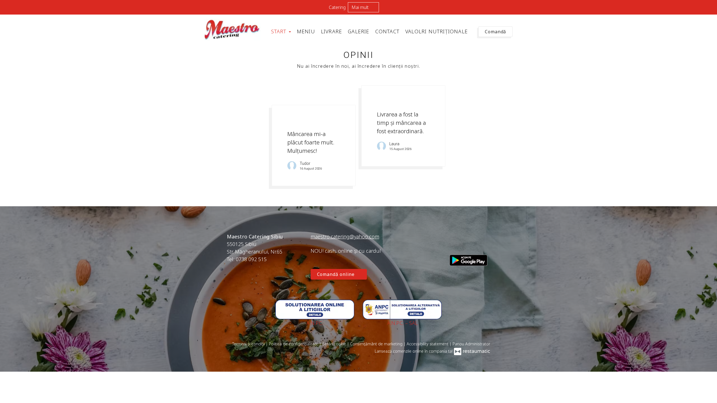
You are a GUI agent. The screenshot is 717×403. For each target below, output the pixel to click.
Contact (387, 31)
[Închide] (710, 7)
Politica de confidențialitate (294, 343)
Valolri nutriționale (436, 31)
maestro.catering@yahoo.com (345, 236)
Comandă (495, 32)
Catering (337, 7)
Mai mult (360, 7)
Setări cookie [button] (334, 343)
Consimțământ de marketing (377, 343)
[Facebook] (454, 244)
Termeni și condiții (249, 343)
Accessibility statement (428, 343)
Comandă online (336, 274)
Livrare (331, 31)
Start (279, 31)
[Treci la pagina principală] (232, 29)
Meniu (306, 31)
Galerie (358, 31)
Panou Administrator (471, 343)
